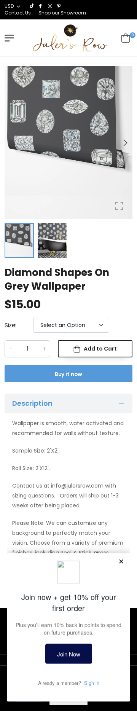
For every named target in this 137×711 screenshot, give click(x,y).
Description (32, 403)
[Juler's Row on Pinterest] (59, 6)
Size (10, 325)
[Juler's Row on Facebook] (41, 6)
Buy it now (69, 374)
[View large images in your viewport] (119, 206)
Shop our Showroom (62, 13)
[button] (124, 142)
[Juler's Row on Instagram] (50, 6)
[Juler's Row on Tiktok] (32, 6)
